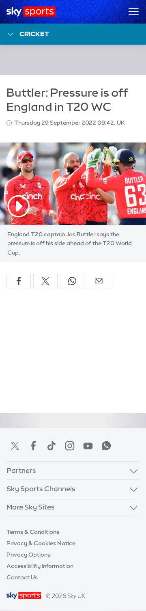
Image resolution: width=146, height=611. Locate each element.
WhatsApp (106, 445)
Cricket (34, 33)
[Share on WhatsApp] (72, 281)
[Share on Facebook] (18, 281)
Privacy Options (28, 554)
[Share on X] (45, 281)
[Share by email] (99, 281)
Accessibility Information (39, 566)
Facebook (33, 445)
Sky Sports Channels (40, 488)
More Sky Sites (30, 506)
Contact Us (22, 577)
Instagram (69, 445)
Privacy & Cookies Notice (40, 543)
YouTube (88, 445)
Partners (21, 470)
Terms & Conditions (32, 532)
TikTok (51, 445)
